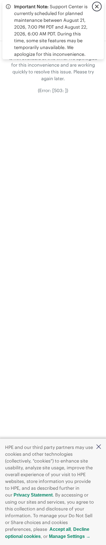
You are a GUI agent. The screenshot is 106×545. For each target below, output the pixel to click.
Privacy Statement (33, 495)
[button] (98, 447)
